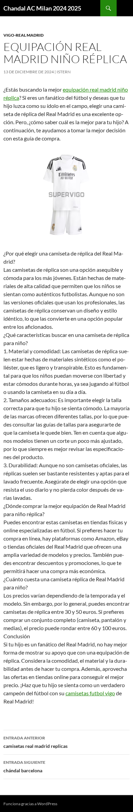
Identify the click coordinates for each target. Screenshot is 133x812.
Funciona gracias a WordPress (30, 803)
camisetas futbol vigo (90, 693)
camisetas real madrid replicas (35, 742)
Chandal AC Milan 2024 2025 (42, 8)
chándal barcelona (24, 766)
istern (64, 71)
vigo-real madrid (23, 35)
